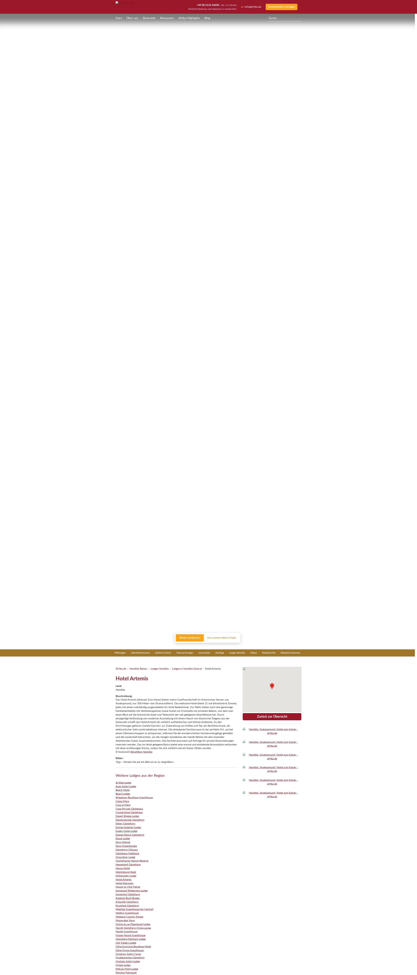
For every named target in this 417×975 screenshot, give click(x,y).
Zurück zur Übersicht (272, 716)
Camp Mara (122, 801)
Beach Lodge (123, 794)
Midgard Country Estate (129, 916)
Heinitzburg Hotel (126, 872)
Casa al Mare (123, 805)
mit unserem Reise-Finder (221, 637)
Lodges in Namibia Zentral (187, 668)
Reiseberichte (268, 653)
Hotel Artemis (123, 879)
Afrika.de (121, 668)
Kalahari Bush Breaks (128, 898)
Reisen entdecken (189, 637)
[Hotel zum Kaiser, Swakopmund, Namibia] (272, 731)
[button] (406, 966)
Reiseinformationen (290, 653)
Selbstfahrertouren (140, 653)
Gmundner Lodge (125, 857)
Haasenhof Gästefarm (128, 864)
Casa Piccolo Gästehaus (129, 809)
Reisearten (167, 18)
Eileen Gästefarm (125, 823)
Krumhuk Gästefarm (127, 905)
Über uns (132, 18)
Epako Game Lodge (126, 831)
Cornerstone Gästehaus (129, 812)
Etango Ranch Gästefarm (130, 835)
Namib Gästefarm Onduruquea (133, 928)
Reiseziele (149, 18)
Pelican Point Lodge (127, 969)
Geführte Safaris (163, 653)
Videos (253, 653)
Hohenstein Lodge (126, 876)
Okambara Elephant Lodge (131, 939)
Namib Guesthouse (126, 931)
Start (119, 18)
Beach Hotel (123, 790)
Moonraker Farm (125, 920)
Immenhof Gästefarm (128, 894)
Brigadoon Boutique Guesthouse (134, 797)
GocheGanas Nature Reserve (132, 861)
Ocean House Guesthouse (130, 935)
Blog (207, 18)
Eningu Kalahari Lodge (128, 827)
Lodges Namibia (237, 653)
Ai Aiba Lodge (123, 782)
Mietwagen (120, 653)
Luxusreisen (204, 653)
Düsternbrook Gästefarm (130, 820)
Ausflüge (219, 653)
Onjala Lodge (123, 965)
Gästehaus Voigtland (127, 853)
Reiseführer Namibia (141, 752)
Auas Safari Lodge (126, 786)
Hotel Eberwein (124, 883)
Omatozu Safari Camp (128, 954)
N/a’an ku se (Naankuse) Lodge (133, 924)
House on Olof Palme (128, 887)
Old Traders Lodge (126, 943)
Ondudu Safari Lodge (128, 961)
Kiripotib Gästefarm (127, 902)
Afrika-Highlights (189, 18)
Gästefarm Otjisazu (127, 849)
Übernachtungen (184, 653)
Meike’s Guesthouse (127, 913)
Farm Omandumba (126, 846)
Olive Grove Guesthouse (130, 950)
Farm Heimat (123, 842)
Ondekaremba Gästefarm (130, 957)
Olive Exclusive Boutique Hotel (133, 946)
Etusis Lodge (123, 838)
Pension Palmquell (126, 972)
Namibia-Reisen (138, 668)
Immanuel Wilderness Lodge (132, 890)
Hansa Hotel (123, 868)
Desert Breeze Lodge (127, 816)
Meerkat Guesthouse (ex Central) (134, 909)
